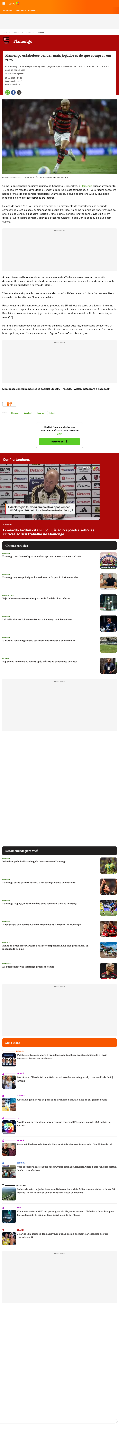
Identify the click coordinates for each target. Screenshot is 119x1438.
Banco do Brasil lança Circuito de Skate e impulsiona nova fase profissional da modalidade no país (45, 947)
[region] (59, 1431)
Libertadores (8, 595)
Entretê (20, 1073)
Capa (5, 32)
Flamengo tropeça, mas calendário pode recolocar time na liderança (39, 903)
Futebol (28, 32)
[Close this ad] (117, 1421)
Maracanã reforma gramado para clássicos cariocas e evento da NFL (39, 640)
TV (18, 1118)
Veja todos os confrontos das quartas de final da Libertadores (36, 598)
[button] (3, 3)
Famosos (21, 1096)
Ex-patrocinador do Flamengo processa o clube (28, 966)
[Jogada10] (9, 404)
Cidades (20, 1230)
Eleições (20, 1051)
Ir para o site (14, 3)
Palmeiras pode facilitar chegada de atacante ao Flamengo (34, 861)
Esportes (16, 32)
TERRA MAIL (7, 10)
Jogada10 (28, 413)
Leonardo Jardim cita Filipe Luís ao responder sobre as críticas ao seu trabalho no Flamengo (48, 532)
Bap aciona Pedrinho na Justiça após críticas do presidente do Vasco (39, 661)
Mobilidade (21, 1185)
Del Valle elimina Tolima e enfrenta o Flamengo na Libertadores (37, 619)
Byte (19, 1208)
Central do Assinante (27, 10)
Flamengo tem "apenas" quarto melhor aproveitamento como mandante (41, 556)
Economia (21, 1163)
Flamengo (40, 32)
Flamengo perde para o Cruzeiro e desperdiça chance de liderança (38, 882)
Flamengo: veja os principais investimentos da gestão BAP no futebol (40, 577)
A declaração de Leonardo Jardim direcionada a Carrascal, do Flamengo (41, 924)
